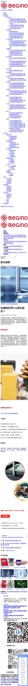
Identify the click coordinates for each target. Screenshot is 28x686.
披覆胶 (11, 175)
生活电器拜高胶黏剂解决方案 (17, 75)
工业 (8, 103)
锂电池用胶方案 (14, 31)
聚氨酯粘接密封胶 (14, 147)
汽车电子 (9, 17)
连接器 (8, 81)
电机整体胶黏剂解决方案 (16, 102)
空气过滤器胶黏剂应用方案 (17, 42)
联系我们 (6, 617)
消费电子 (9, 48)
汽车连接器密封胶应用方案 (17, 87)
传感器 (8, 89)
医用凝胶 (12, 161)
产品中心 (6, 133)
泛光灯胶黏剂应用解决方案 (17, 130)
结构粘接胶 (13, 142)
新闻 (5, 177)
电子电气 (9, 69)
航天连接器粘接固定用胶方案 (17, 86)
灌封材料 (9, 134)
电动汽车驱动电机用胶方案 (17, 33)
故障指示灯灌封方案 (15, 128)
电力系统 (9, 56)
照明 (8, 119)
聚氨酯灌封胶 (13, 138)
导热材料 (9, 148)
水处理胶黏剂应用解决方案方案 (18, 44)
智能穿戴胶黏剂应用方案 (16, 52)
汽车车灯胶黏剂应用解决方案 (17, 127)
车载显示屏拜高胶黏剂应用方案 (18, 20)
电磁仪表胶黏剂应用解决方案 (13, 540)
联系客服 (9, 10)
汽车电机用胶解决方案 (16, 97)
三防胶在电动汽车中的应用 (17, 26)
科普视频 (9, 189)
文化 (8, 202)
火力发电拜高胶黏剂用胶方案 (17, 62)
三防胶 (20, 591)
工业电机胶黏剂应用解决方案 (17, 100)
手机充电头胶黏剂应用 (16, 53)
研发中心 (9, 197)
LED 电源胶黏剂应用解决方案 (17, 125)
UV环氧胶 (12, 169)
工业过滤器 (10, 39)
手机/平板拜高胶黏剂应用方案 (17, 50)
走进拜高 (9, 194)
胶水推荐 (9, 178)
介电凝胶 (12, 163)
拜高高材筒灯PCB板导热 (16, 131)
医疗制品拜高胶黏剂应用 (16, 113)
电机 (8, 95)
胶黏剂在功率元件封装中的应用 (18, 80)
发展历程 (9, 195)
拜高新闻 (9, 181)
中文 (2, 1)
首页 (5, 12)
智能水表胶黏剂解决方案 (16, 70)
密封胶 (12, 591)
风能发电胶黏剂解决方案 (16, 64)
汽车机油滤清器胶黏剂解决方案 (18, 41)
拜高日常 (9, 191)
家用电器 (9, 72)
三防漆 (11, 173)
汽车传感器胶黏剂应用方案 (17, 25)
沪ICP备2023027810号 (6, 679)
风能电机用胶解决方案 (16, 98)
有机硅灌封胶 (13, 136)
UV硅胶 (12, 167)
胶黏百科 (9, 183)
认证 (8, 199)
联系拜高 (6, 203)
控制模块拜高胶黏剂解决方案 (17, 105)
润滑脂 (8, 170)
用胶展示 (9, 188)
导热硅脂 (12, 155)
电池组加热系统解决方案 (16, 36)
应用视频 (6, 184)
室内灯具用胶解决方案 (16, 120)
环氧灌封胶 (13, 139)
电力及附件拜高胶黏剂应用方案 (18, 61)
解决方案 (6, 16)
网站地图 (15, 679)
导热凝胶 (12, 153)
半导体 (8, 77)
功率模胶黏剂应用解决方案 (17, 78)
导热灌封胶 (13, 156)
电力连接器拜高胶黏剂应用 (17, 84)
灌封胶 (5, 14)
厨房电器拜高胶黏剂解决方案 (17, 73)
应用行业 (6, 609)
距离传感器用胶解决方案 (16, 94)
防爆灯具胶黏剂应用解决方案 (17, 123)
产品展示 (9, 186)
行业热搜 (9, 180)
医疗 (8, 111)
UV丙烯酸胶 (13, 166)
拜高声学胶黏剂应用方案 (16, 55)
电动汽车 (9, 30)
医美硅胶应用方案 (14, 114)
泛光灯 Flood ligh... (10, 550)
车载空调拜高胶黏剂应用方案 (17, 19)
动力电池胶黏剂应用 (15, 28)
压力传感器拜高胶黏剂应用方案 (18, 92)
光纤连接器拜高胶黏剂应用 (17, 83)
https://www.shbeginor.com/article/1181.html (12, 537)
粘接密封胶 (10, 141)
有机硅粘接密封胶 (14, 144)
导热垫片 (12, 152)
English (5, 1)
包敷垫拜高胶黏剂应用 (16, 116)
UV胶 (8, 164)
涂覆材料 (9, 172)
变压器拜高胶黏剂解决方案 (17, 106)
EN (4, 258)
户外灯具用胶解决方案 (16, 122)
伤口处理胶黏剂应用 (15, 117)
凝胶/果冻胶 (10, 158)
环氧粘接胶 (13, 145)
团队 (8, 200)
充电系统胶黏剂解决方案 (16, 37)
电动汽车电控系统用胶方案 (17, 34)
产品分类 (6, 604)
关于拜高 (6, 192)
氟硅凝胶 (12, 159)
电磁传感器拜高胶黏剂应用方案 (18, 91)
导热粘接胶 (13, 150)
